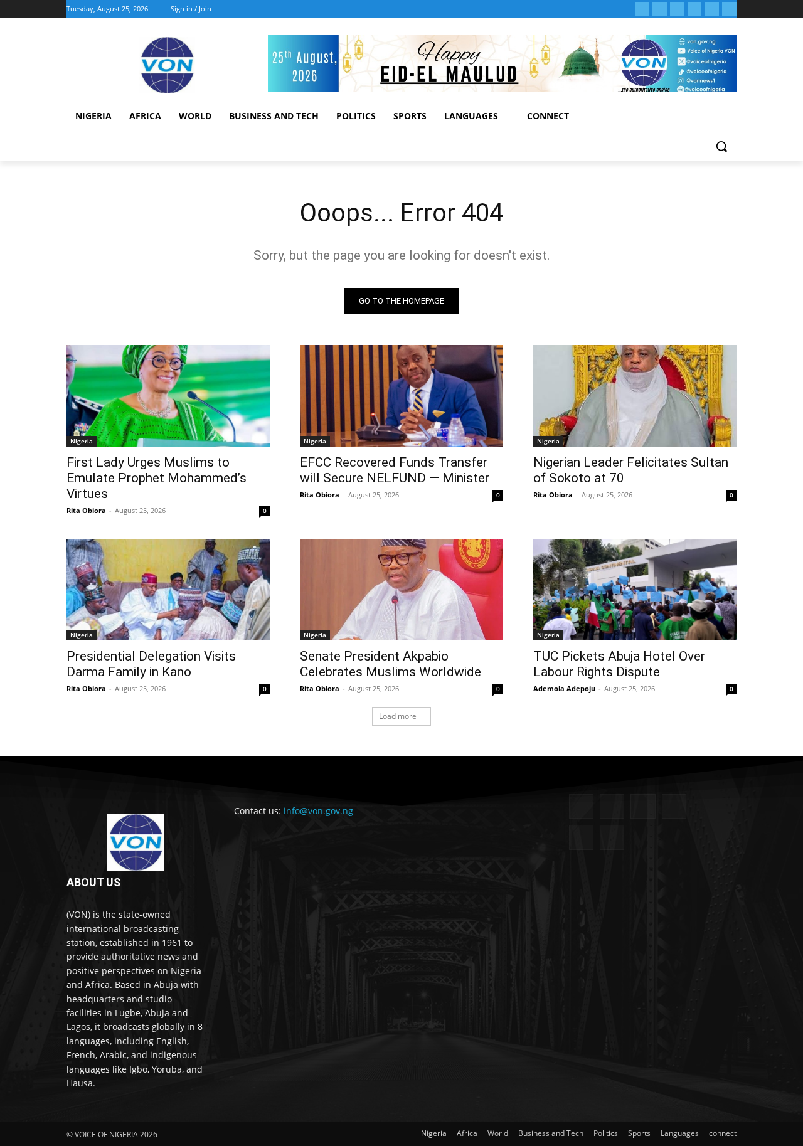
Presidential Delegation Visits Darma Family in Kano (151, 664)
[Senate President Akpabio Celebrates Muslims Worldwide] (401, 589)
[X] (695, 9)
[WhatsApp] (712, 9)
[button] (721, 146)
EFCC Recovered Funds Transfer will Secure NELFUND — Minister (394, 470)
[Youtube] (729, 9)
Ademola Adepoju (564, 688)
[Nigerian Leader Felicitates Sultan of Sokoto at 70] (635, 396)
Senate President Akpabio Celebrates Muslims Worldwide (390, 664)
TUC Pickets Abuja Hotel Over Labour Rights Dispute (619, 664)
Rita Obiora (86, 510)
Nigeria (81, 441)
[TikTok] (677, 9)
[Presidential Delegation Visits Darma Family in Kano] (168, 589)
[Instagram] (659, 9)
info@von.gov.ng (318, 811)
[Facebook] (642, 9)
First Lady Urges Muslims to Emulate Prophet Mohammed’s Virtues (156, 478)
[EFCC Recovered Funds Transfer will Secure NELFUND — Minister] (401, 396)
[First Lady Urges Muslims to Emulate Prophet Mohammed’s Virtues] (168, 396)
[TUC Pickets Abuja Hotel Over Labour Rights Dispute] (635, 589)
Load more (398, 716)
